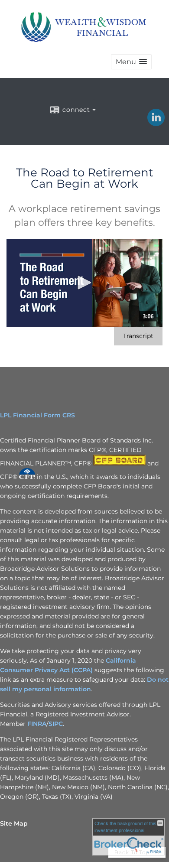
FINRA (36, 724)
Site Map (14, 823)
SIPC (56, 724)
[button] (131, 61)
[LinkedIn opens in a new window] (156, 123)
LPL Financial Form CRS (37, 415)
